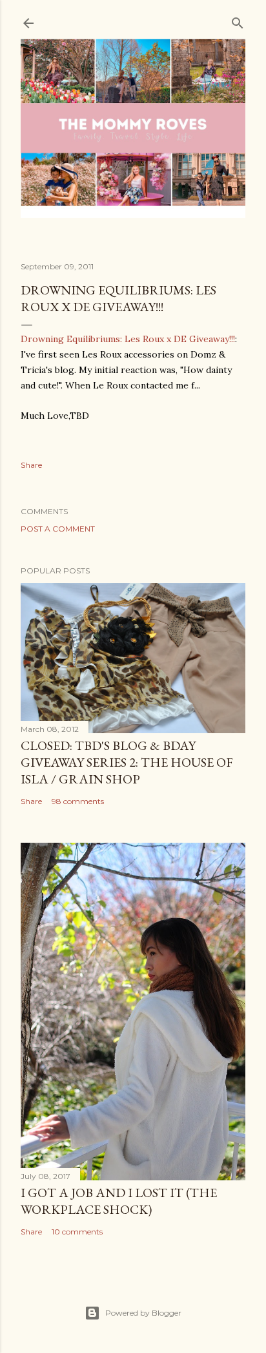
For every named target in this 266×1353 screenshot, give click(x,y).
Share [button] (31, 465)
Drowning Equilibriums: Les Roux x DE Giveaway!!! (118, 298)
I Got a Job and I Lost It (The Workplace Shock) (119, 1201)
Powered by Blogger (143, 1313)
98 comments (78, 801)
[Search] (237, 20)
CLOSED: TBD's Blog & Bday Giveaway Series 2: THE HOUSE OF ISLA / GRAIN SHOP (127, 762)
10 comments (77, 1231)
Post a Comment (58, 528)
